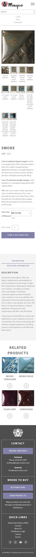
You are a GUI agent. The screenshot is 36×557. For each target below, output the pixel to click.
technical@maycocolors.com (18, 463)
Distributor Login (18, 531)
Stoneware (18, 22)
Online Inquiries (18, 451)
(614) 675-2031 (21, 460)
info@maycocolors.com (18, 471)
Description (18, 261)
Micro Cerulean (10, 378)
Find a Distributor (18, 235)
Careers (18, 534)
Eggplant (10, 409)
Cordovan (26, 409)
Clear (13, 218)
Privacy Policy (29, 552)
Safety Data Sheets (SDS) (18, 523)
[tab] (18, 261)
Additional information (18, 266)
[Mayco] (12, 5)
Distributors (18, 488)
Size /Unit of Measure (6, 214)
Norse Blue (26, 376)
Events (18, 537)
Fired (18, 20)
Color (18, 17)
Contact (18, 526)
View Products (18, 496)
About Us (18, 529)
